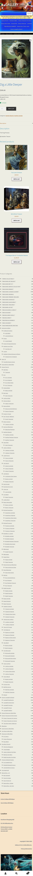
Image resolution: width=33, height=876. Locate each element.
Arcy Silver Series (9, 382)
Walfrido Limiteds (9, 689)
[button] (30, 40)
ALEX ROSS (7, 333)
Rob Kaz (5, 575)
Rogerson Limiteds (9, 632)
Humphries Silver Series (10, 518)
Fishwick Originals (9, 611)
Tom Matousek (7, 650)
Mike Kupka (6, 554)
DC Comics (6, 736)
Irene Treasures (9, 445)
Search (16, 873)
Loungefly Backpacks (8, 700)
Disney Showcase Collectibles (9, 713)
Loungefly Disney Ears (8, 702)
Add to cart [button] (16, 179)
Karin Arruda (6, 484)
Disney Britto (14, 23)
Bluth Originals (9, 648)
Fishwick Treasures (9, 617)
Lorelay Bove (6, 500)
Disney (5, 338)
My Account (5, 873)
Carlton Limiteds (9, 666)
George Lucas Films (8, 346)
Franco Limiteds (9, 458)
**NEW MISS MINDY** (6, 317)
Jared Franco (6, 455)
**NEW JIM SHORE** (6, 312)
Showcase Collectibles (7, 734)
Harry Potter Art (7, 780)
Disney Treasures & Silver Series (9, 715)
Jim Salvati (6, 463)
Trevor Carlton (6, 663)
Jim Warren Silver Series (11, 476)
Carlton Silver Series (10, 671)
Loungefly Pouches (8, 705)
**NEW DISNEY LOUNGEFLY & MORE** (10, 291)
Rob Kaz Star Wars (7, 754)
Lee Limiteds (8, 492)
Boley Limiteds (8, 390)
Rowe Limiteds (6, 598)
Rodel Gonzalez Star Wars (9, 757)
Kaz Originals (8, 580)
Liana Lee (5, 489)
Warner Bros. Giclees (8, 783)
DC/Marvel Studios (7, 330)
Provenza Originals (9, 528)
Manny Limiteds (9, 505)
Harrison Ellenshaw (8, 427)
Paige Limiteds (8, 559)
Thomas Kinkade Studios (8, 760)
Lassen (5, 351)
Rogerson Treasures (10, 640)
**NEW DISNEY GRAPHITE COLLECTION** (11, 286)
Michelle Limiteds (9, 536)
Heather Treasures (9, 440)
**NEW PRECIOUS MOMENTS (10, 26)
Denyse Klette (6, 406)
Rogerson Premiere (9, 635)
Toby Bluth (6, 643)
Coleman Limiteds (9, 450)
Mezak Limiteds (9, 679)
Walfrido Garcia (7, 687)
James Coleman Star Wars (9, 752)
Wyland (5, 695)
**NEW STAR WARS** (6, 323)
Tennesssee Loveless (8, 619)
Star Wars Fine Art (6, 744)
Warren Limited (9, 479)
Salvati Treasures (9, 471)
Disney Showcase (22, 23)
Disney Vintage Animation (9, 343)
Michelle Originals (9, 539)
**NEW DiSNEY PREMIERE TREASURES (10, 297)
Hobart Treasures (9, 403)
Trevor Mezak (6, 676)
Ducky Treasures (9, 419)
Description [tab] (3, 123)
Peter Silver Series (9, 572)
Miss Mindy (6, 741)
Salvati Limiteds (9, 466)
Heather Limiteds (18, 115)
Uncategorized (5, 770)
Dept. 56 (4, 359)
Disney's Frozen (7, 414)
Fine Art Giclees (7, 778)
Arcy (4, 375)
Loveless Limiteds (9, 622)
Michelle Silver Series (10, 544)
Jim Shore (29, 23)
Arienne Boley (6, 388)
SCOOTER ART (8, 341)
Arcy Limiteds (8, 377)
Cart (25, 872)
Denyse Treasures (9, 411)
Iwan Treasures (9, 395)
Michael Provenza (7, 523)
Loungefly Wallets (7, 710)
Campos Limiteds (9, 424)
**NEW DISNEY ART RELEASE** (9, 281)
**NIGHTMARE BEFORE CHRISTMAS (10, 325)
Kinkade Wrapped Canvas (9, 765)
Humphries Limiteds (10, 513)
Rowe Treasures (7, 604)
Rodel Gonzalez (7, 588)
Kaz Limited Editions (10, 578)
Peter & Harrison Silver (10, 567)
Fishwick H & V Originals (11, 356)
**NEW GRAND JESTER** (7, 307)
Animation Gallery (13, 20)
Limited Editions (9, 336)
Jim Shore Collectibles (7, 731)
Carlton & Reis (6, 398)
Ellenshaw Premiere (10, 429)
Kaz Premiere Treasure (10, 583)
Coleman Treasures (9, 453)
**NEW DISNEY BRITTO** (7, 284)
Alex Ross (5, 369)
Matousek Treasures (10, 661)
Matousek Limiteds (9, 653)
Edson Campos (7, 422)
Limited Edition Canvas (9, 767)
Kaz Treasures (8, 585)
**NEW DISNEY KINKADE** (8, 289)
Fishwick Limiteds (9, 609)
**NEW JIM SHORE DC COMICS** (9, 310)
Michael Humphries (8, 510)
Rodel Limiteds (8, 591)
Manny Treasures (9, 507)
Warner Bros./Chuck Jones (23, 26)
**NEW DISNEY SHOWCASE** (8, 299)
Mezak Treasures (9, 682)
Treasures (7, 372)
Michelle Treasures (9, 546)
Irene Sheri (6, 442)
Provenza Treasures (10, 531)
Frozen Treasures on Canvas (10, 721)
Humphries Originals (10, 515)
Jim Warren (6, 473)
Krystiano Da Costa (8, 486)
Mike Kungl (6, 549)
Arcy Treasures (8, 385)
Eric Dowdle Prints (7, 762)
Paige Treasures (9, 562)
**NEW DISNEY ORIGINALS (8, 294)
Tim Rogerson (6, 630)
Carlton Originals (9, 669)
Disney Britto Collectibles (8, 364)
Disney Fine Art (5, 20)
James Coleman (7, 447)
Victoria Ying (6, 684)
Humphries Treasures (10, 520)
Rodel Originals (9, 593)
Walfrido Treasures (9, 692)
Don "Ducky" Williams (8, 416)
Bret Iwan (5, 393)
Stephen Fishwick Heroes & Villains (11, 354)
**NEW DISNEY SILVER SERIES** (9, 302)
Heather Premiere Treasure (11, 437)
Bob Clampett (6, 775)
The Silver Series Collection (9, 723)
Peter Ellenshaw (7, 570)
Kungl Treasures (9, 552)
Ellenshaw (4, 726)
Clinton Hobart (7, 401)
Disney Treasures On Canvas (24, 20)
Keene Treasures (9, 497)
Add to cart (11, 108)
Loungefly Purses (7, 708)
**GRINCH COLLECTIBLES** (8, 278)
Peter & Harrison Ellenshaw (9, 565)
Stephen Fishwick (7, 606)
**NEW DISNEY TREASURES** (8, 304)
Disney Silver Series (5, 23)
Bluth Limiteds (8, 645)
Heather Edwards (18, 33)
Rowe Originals (7, 601)
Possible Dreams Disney (9, 362)
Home (3, 33)
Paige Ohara (6, 557)
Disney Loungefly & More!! (16, 29)
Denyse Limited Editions (11, 409)
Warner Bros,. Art (6, 773)
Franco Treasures (9, 460)
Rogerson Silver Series (10, 637)
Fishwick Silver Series (10, 614)
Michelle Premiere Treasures (12, 541)
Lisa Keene (6, 494)
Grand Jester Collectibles (8, 728)
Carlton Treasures (9, 674)
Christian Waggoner (8, 747)
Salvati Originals (9, 468)
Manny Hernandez (7, 502)
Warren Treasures (9, 481)
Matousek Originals (10, 656)
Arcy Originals (8, 380)
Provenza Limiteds (9, 526)
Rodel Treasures (9, 596)
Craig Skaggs (6, 749)
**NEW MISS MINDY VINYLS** (8, 315)
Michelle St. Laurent (8, 533)
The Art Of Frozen (7, 627)
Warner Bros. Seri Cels (8, 786)
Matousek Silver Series (10, 658)
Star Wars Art (8, 349)
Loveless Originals (9, 624)
